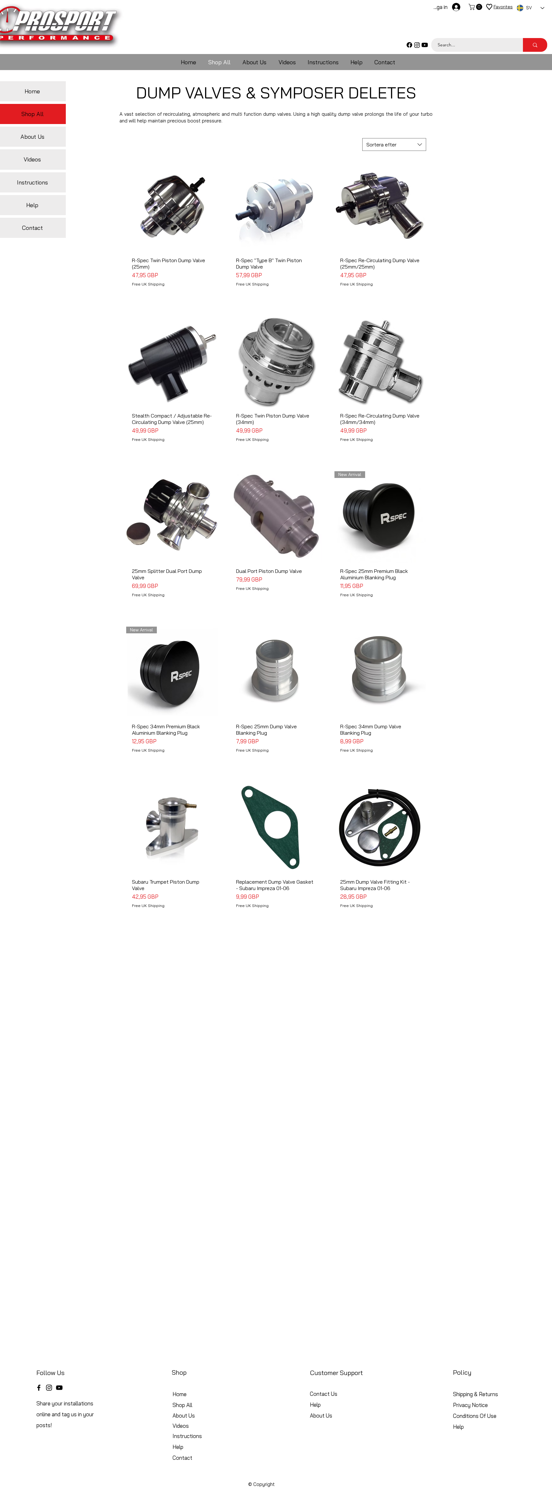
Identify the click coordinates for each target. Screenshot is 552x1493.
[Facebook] (409, 45)
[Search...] (535, 45)
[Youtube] (424, 45)
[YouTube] (59, 1388)
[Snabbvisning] (172, 206)
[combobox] (394, 144)
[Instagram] (417, 45)
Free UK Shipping (148, 284)
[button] (476, 7)
